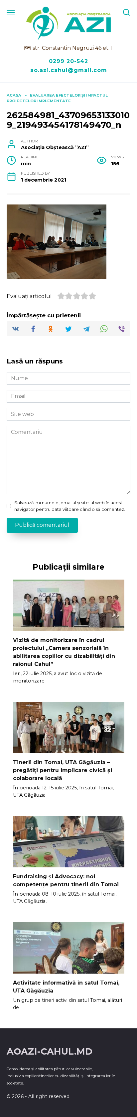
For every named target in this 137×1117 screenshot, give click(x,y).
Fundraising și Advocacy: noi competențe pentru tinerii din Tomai (66, 880)
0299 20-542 (68, 61)
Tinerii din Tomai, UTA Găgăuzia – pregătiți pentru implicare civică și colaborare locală (62, 770)
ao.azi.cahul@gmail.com (68, 70)
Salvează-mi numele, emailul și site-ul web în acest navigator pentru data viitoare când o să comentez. (69, 506)
